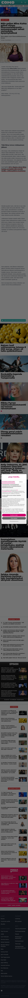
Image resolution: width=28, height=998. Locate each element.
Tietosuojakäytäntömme (14, 521)
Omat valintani (14, 518)
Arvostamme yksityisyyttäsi (8, 481)
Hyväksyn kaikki (14, 515)
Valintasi (21, 481)
